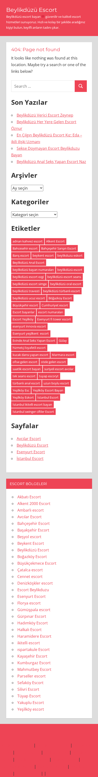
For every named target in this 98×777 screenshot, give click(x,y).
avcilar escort (28, 752)
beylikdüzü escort (69, 270)
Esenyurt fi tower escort (54, 319)
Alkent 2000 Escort (33, 503)
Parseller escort (31, 676)
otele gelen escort (53, 362)
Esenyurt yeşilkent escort (31, 333)
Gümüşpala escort (33, 609)
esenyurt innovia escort (29, 326)
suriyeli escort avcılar (59, 369)
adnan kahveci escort (28, 241)
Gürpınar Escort (31, 616)
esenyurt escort (51, 766)
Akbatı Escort (29, 497)
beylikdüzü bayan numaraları (33, 270)
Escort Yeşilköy (23, 319)
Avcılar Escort (29, 438)
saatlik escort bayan (27, 369)
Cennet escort (30, 576)
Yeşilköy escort (30, 709)
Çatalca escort (30, 570)
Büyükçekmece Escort (36, 563)
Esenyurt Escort (31, 451)
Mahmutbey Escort (34, 669)
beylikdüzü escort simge (30, 284)
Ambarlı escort (30, 510)
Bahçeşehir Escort (33, 523)
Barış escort (21, 255)
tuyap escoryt (49, 376)
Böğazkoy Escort (60, 298)
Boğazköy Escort (32, 556)
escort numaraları (50, 312)
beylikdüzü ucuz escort (29, 298)
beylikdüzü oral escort (65, 284)
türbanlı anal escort (26, 383)
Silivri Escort (28, 689)
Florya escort (29, 603)
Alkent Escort (55, 241)
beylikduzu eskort (70, 255)
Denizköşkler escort (35, 583)
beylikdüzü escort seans (64, 277)
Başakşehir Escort (33, 530)
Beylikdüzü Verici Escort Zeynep (45, 115)
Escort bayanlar (23, 312)
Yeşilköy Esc (21, 390)
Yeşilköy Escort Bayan (48, 390)
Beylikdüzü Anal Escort (28, 262)
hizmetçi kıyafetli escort (29, 347)
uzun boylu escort (56, 383)
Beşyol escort (29, 536)
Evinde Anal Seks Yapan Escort (34, 340)
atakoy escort (64, 759)
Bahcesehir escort (25, 248)
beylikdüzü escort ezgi (28, 277)
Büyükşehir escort (25, 305)
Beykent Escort (30, 543)
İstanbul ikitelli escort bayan (32, 404)
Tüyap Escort (29, 696)
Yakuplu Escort (30, 702)
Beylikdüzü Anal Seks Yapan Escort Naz (51, 161)
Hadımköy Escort (32, 623)
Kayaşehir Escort (32, 656)
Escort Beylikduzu (33, 589)
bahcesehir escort (16, 766)
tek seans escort (24, 376)
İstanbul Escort (48, 397)
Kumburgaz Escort (34, 662)
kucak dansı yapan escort (30, 355)
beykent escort (43, 255)
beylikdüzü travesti (26, 291)
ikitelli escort (28, 642)
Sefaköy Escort (30, 682)
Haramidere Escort (34, 636)
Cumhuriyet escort (55, 305)
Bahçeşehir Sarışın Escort (58, 248)
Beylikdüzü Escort (31, 9)
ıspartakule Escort (33, 649)
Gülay (63, 340)
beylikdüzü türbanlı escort (61, 291)
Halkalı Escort (29, 629)
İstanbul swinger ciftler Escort (33, 411)
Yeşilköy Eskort (23, 397)
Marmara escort (63, 355)
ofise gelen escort (25, 362)
